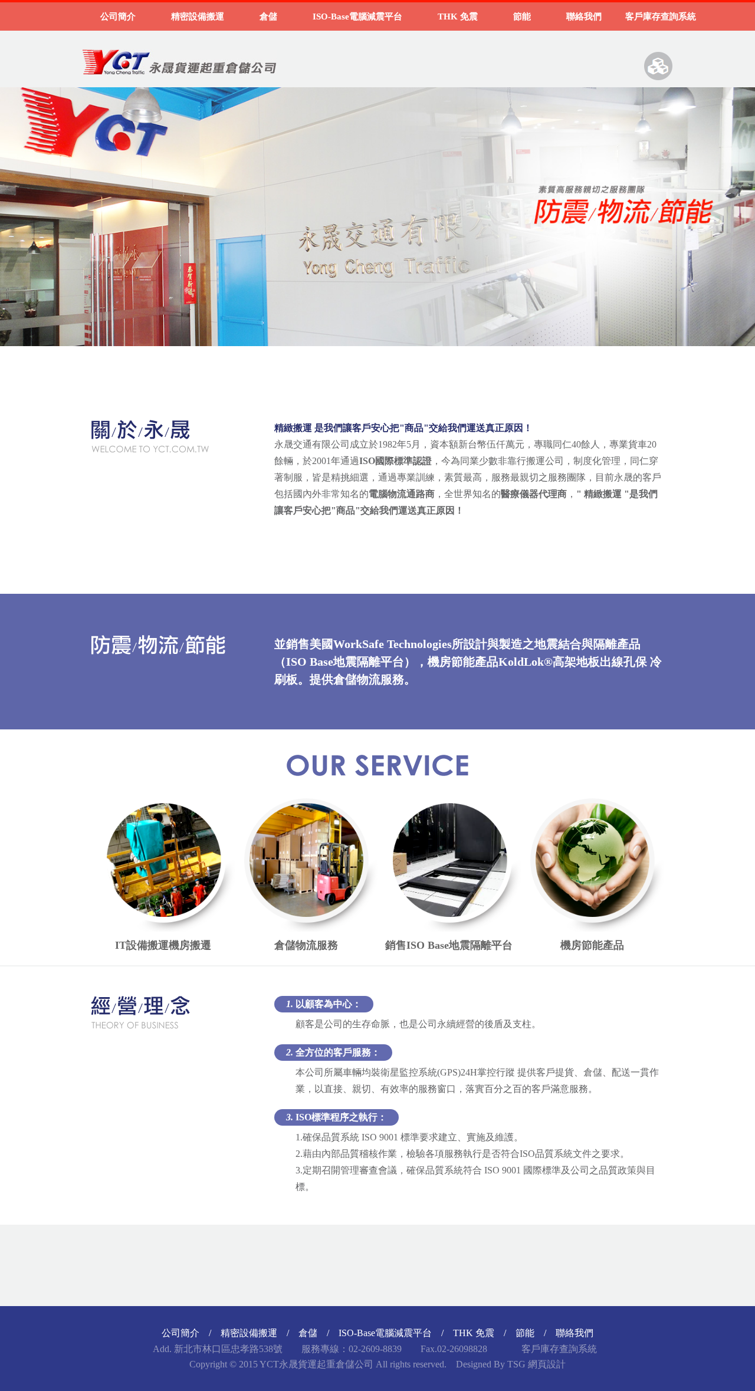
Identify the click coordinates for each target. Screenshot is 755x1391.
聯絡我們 (584, 16)
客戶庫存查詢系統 (660, 16)
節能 (522, 16)
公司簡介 (118, 16)
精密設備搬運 (197, 16)
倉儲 (268, 16)
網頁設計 (547, 1364)
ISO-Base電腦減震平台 (357, 16)
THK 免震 (458, 16)
